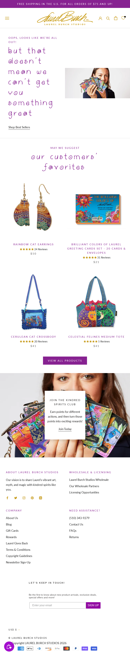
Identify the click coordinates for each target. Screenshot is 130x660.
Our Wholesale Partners (84, 486)
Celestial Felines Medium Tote (96, 336)
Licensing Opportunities (84, 492)
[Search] (108, 18)
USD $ (12, 629)
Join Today (65, 429)
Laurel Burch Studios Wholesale (89, 479)
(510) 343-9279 (79, 518)
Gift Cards (12, 530)
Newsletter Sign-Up (18, 562)
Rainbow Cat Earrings (33, 244)
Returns (74, 537)
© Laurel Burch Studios (27, 638)
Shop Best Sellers (19, 127)
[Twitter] (15, 497)
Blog (9, 524)
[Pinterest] (32, 497)
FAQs (72, 530)
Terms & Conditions (18, 549)
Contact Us (76, 524)
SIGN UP (93, 605)
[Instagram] (24, 497)
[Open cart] (115, 18)
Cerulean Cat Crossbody (33, 336)
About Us (12, 518)
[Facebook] (7, 497)
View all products (65, 360)
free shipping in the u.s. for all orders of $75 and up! (65, 4)
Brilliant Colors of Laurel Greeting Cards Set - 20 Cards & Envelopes (96, 248)
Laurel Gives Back (17, 543)
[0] (123, 18)
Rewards (11, 537)
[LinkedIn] (40, 497)
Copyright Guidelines (19, 556)
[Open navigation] (7, 18)
